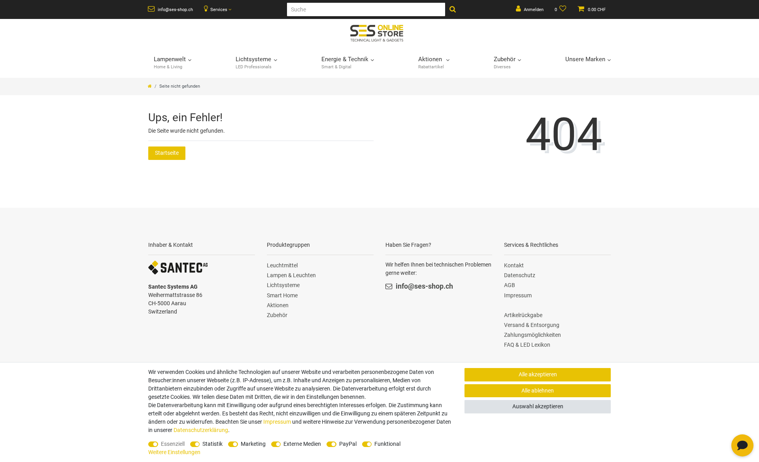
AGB (509, 285)
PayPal (348, 444)
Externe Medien (302, 444)
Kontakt (514, 265)
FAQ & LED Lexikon (527, 345)
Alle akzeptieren (538, 374)
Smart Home (282, 295)
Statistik (212, 444)
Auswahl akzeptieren (537, 406)
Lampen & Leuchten (291, 275)
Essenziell (173, 444)
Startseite (167, 153)
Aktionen (278, 305)
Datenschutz (519, 275)
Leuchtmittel (282, 265)
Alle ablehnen (537, 390)
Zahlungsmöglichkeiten (532, 335)
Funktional (387, 444)
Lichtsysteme (283, 285)
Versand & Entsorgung (531, 325)
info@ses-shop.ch (175, 9)
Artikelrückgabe (523, 315)
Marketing (253, 444)
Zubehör (277, 315)
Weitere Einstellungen (174, 452)
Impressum (518, 295)
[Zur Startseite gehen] (150, 86)
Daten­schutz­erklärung (201, 430)
